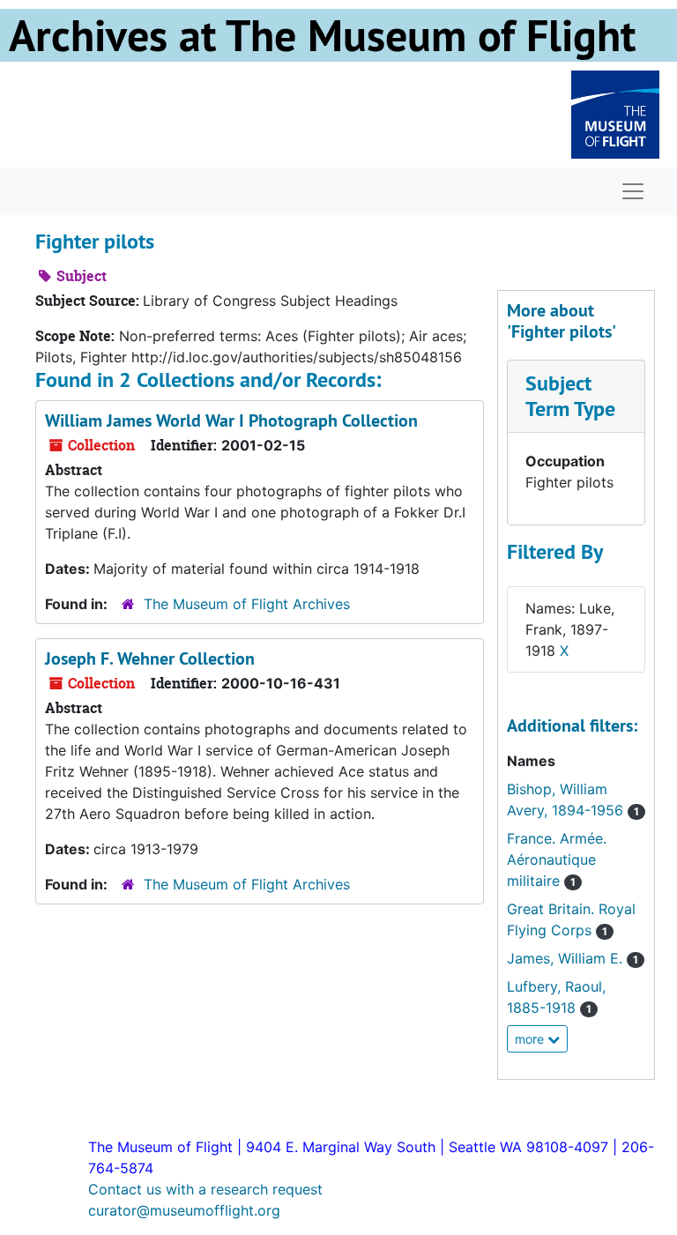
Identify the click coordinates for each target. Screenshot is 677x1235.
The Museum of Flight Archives (247, 604)
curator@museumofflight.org (184, 1210)
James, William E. (572, 958)
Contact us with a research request (205, 1189)
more (531, 1038)
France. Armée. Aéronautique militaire (556, 859)
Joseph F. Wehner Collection (150, 658)
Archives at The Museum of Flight (322, 35)
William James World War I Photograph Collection (231, 420)
